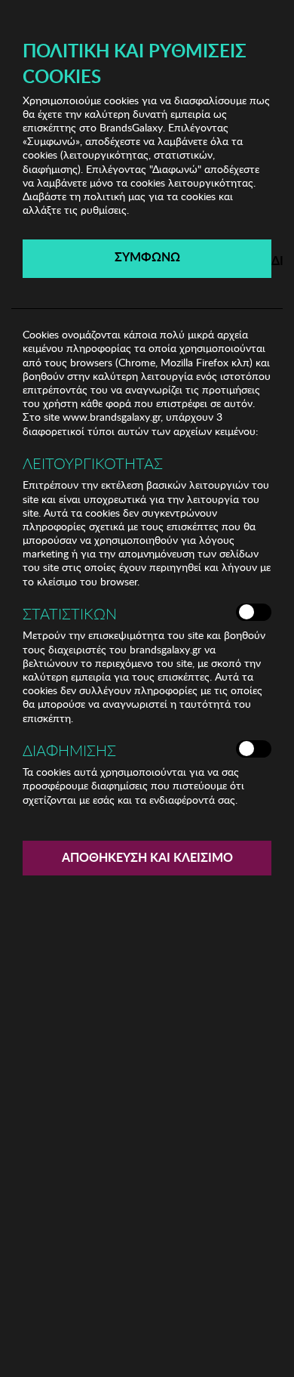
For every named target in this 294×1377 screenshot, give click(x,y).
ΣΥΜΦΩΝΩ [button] (147, 256)
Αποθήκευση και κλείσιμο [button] (147, 857)
